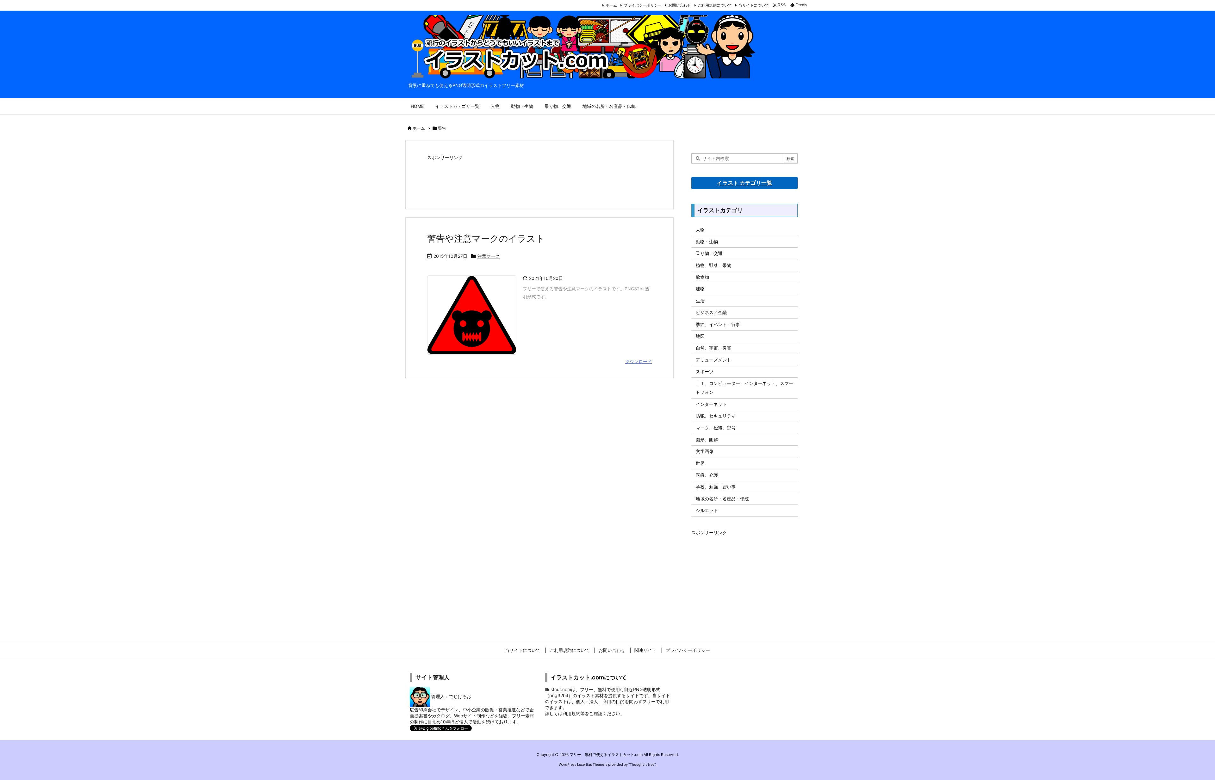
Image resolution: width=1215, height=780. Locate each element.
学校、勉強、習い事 (716, 486)
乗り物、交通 (709, 253)
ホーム (611, 5)
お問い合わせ (679, 5)
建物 (700, 288)
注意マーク (488, 256)
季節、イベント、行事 (718, 324)
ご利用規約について (715, 5)
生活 (700, 300)
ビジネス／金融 (711, 312)
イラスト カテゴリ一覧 (744, 183)
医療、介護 (707, 475)
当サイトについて (753, 5)
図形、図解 (707, 439)
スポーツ (704, 371)
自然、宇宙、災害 (713, 347)
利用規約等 (574, 713)
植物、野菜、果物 (713, 265)
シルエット (707, 510)
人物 (700, 229)
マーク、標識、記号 (716, 427)
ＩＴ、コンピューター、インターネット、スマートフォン (744, 388)
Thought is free (642, 764)
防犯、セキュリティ (716, 415)
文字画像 (704, 451)
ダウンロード (638, 361)
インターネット (711, 404)
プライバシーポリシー (643, 5)
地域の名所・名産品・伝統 (722, 498)
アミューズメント (713, 359)
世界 (700, 463)
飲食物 (702, 277)
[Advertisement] (539, 178)
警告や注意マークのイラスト (486, 238)
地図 (700, 336)
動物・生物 (707, 241)
